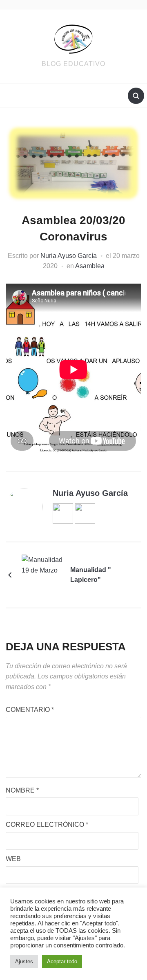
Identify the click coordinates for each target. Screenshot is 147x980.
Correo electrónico (47, 824)
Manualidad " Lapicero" (90, 574)
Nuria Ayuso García (68, 255)
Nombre (22, 790)
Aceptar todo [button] (62, 961)
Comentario (30, 709)
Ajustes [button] (24, 961)
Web (13, 858)
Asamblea (90, 265)
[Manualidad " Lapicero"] (42, 574)
